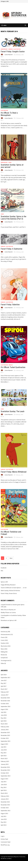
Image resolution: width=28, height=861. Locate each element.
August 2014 (4, 779)
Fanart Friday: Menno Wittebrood (13, 472)
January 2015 (4, 764)
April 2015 (3, 755)
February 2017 (5, 692)
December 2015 (5, 732)
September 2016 (5, 706)
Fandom (10, 49)
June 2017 (4, 680)
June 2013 (4, 819)
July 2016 (3, 712)
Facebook (3, 568)
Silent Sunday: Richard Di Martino (10, 590)
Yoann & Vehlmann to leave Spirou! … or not (14, 588)
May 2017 (3, 683)
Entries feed (4, 839)
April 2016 (3, 721)
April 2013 (3, 825)
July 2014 (3, 782)
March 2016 (4, 724)
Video (2, 663)
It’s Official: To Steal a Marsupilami (9, 114)
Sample (3, 657)
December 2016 (5, 698)
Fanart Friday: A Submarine (11, 249)
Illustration (17, 49)
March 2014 (4, 793)
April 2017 (3, 686)
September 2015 (5, 741)
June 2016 (4, 715)
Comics (14, 612)
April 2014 (3, 790)
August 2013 (4, 813)
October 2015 (5, 738)
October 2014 (5, 773)
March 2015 (4, 758)
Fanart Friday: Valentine (10, 304)
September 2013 (5, 810)
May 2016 (3, 718)
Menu (4, 25)
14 (3, 416)
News (2, 649)
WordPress (4, 858)
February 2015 (5, 761)
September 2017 (5, 677)
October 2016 (5, 703)
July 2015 (3, 747)
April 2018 (3, 675)
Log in (2, 836)
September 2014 (5, 776)
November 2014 (5, 770)
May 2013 (3, 822)
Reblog (11, 365)
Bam (10, 858)
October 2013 (5, 808)
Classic (3, 637)
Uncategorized (5, 660)
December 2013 (5, 802)
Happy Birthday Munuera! (8, 585)
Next (11, 558)
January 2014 (4, 799)
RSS (2, 571)
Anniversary (4, 49)
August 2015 (4, 744)
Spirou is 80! (4, 582)
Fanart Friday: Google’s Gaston (13, 51)
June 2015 (4, 750)
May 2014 (3, 787)
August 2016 (4, 709)
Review (3, 655)
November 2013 (5, 805)
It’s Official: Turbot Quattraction (13, 367)
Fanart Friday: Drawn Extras (9, 593)
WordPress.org (5, 845)
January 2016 (4, 729)
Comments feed (5, 842)
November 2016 (5, 701)
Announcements (5, 634)
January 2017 (4, 695)
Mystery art (12, 609)
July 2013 (3, 816)
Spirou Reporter (9, 54)
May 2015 (3, 753)
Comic (10, 162)
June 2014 (4, 784)
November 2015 (5, 735)
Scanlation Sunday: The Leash (12, 411)
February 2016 (5, 727)
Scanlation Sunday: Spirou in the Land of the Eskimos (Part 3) (13, 217)
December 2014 (5, 767)
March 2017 (4, 689)
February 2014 (5, 796)
